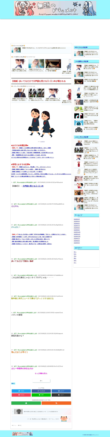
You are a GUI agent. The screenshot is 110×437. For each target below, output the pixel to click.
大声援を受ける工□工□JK (33, 186)
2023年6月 (77, 223)
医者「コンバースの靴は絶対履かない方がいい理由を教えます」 (28, 176)
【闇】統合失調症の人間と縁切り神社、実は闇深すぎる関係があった (29, 241)
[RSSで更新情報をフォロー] (56, 403)
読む (75, 254)
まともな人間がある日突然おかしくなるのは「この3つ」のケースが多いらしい (32, 157)
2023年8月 (77, 227)
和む (14, 383)
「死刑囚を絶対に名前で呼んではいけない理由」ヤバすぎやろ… (28, 150)
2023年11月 (77, 234)
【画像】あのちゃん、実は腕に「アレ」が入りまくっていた (34, 167)
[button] (68, 67)
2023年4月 (77, 219)
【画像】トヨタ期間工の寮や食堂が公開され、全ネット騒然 (34, 148)
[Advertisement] (55, 30)
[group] (19, 66)
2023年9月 (77, 230)
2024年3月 (77, 243)
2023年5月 (77, 221)
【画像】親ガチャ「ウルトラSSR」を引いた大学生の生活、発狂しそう (30, 239)
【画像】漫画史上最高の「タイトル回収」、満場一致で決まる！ (28, 169)
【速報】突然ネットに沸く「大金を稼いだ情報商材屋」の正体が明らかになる (32, 152)
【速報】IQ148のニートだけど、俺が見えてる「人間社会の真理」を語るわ (31, 244)
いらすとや (42, 141)
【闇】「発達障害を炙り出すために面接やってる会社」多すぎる (28, 155)
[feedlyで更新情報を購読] (26, 403)
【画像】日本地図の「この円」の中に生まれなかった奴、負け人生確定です (31, 236)
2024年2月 (77, 240)
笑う (75, 252)
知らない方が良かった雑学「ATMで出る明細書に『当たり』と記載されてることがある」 (42, 234)
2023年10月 (77, 232)
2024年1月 (77, 238)
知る (75, 260)
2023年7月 (77, 225)
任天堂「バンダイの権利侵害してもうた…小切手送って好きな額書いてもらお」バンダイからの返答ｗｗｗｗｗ (41, 174)
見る (75, 256)
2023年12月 (77, 236)
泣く (75, 262)
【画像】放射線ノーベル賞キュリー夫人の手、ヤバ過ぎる (26, 171)
